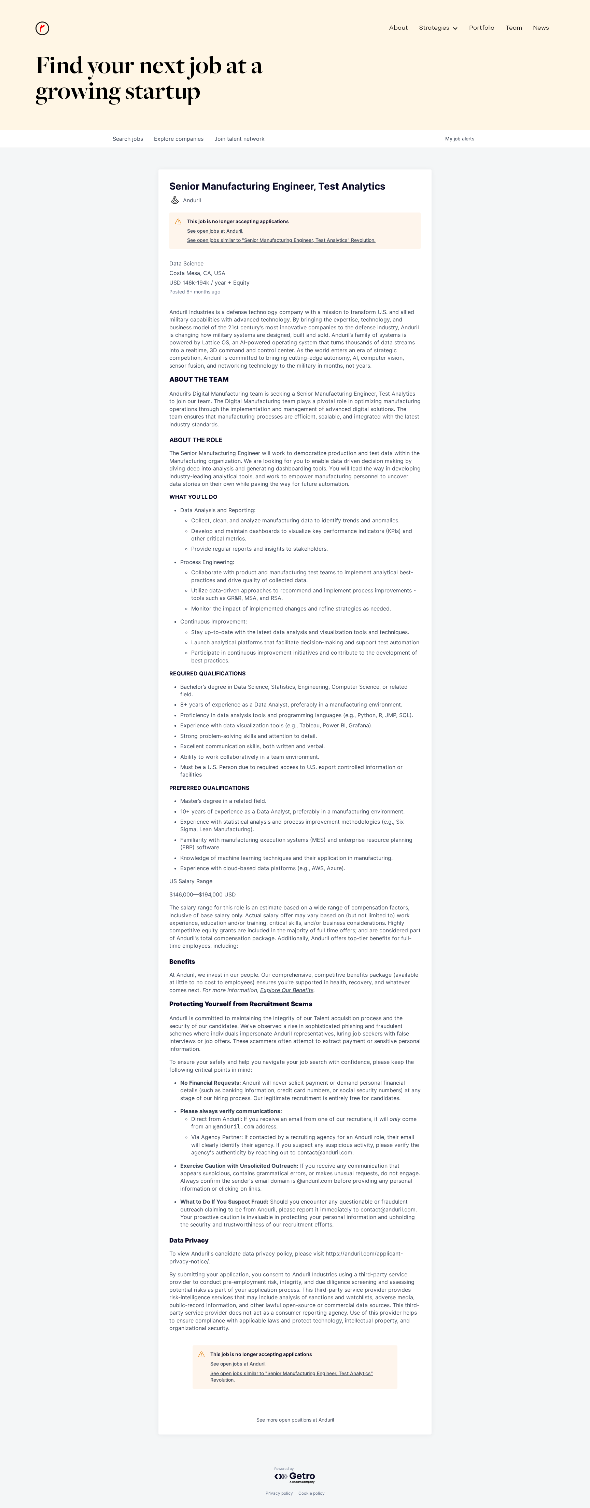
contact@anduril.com (324, 1152)
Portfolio (481, 28)
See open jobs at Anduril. (215, 231)
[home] (42, 28)
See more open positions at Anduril (295, 1420)
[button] (435, 28)
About (398, 28)
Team (513, 28)
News (541, 28)
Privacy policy (279, 1493)
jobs (128, 138)
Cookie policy (311, 1493)
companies (178, 138)
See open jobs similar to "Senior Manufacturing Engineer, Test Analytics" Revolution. (281, 240)
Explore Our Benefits (286, 990)
